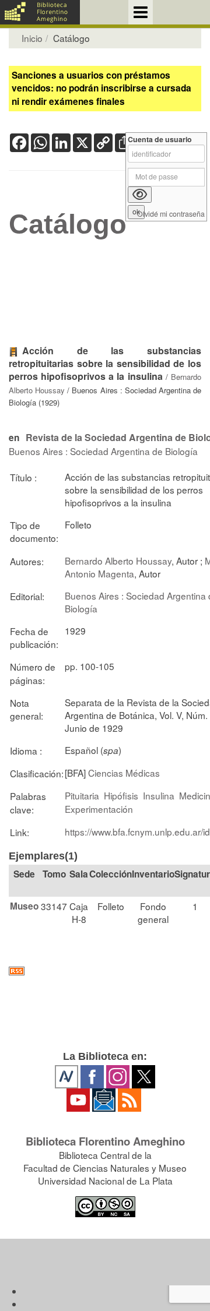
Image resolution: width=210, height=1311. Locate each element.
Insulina (158, 795)
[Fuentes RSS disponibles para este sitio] (105, 971)
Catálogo (68, 224)
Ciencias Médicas (124, 772)
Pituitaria (82, 795)
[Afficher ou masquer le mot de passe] (140, 194)
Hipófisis (121, 795)
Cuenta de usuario (160, 140)
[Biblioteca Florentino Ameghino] (40, 12)
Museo (24, 906)
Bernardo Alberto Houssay (118, 560)
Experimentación (99, 808)
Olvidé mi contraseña (171, 214)
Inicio (32, 37)
